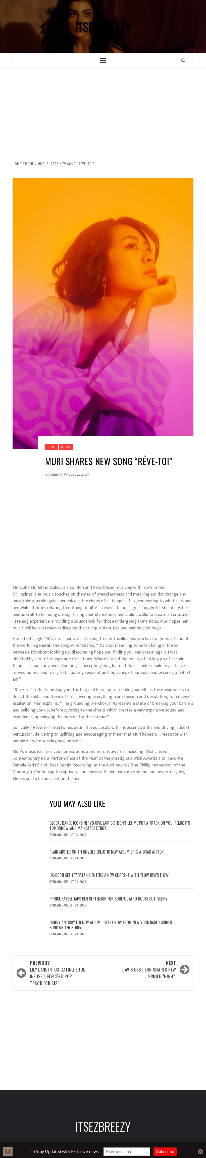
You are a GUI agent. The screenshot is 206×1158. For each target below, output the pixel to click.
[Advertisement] (103, 109)
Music (65, 447)
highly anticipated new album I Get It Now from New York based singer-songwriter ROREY (111, 925)
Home (51, 447)
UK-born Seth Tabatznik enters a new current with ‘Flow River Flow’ (109, 875)
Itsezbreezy (103, 26)
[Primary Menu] (103, 60)
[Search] (183, 60)
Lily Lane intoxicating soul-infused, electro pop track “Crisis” (58, 972)
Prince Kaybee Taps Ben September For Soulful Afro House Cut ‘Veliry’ (108, 899)
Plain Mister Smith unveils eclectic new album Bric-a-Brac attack (106, 852)
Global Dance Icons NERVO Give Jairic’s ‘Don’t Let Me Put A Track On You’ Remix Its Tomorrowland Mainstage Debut (119, 825)
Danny (56, 474)
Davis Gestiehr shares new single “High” (149, 969)
